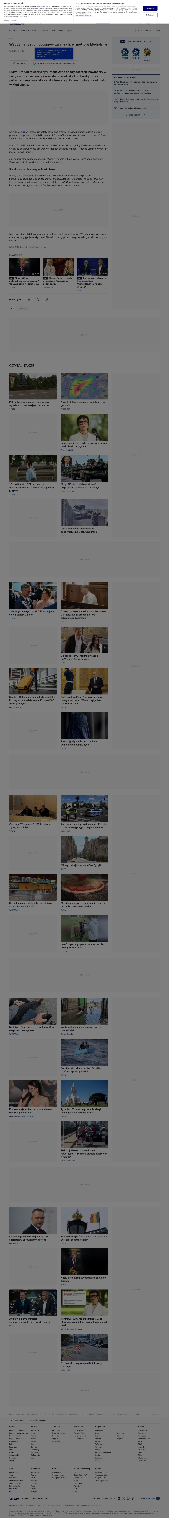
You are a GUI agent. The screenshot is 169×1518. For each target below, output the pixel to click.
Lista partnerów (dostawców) (83, 15)
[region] (84, 12)
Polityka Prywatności (10, 20)
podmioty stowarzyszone (38, 6)
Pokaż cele (150, 15)
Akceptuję (150, 8)
